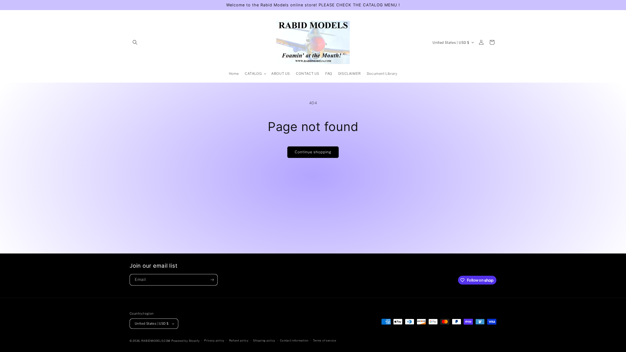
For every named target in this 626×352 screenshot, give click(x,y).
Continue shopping (313, 152)
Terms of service (324, 340)
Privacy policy (214, 340)
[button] (135, 42)
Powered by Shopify (185, 340)
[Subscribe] (212, 280)
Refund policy (239, 340)
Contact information (294, 340)
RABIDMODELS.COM (156, 340)
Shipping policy (264, 340)
